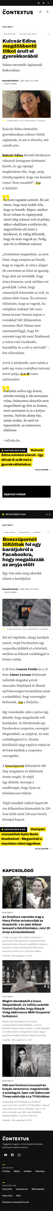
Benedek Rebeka (10, 81)
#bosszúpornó (24, 532)
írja (38, 182)
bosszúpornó (14, 765)
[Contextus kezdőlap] (17, 11)
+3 (48, 34)
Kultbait (7, 27)
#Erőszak (36, 532)
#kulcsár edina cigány (28, 34)
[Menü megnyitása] (47, 11)
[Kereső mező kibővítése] (40, 11)
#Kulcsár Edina (10, 34)
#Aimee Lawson (9, 532)
